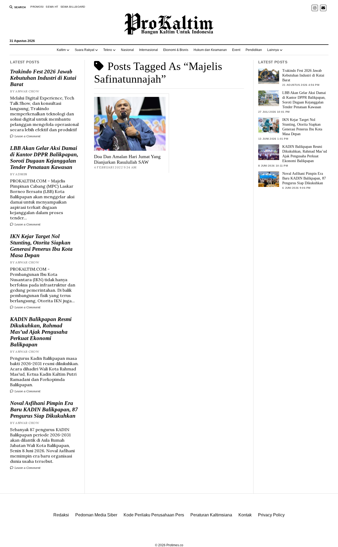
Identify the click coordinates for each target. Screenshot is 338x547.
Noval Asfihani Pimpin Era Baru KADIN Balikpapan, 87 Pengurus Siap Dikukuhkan (44, 409)
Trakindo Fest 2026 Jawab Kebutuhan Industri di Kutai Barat (43, 77)
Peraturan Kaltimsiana (211, 515)
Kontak (245, 515)
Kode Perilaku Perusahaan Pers (154, 515)
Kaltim (61, 50)
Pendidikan (254, 50)
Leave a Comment (27, 136)
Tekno (107, 50)
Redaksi (61, 515)
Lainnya (273, 50)
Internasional (148, 50)
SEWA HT (52, 6)
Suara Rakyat (84, 50)
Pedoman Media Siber (96, 515)
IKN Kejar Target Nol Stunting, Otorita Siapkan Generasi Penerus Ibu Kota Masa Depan (41, 245)
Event (236, 50)
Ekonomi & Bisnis (175, 50)
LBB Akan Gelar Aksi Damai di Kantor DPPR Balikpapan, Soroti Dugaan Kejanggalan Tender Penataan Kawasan (44, 157)
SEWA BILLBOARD (72, 6)
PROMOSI (37, 6)
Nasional (127, 50)
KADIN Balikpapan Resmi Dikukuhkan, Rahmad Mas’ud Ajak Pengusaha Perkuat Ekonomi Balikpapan (41, 332)
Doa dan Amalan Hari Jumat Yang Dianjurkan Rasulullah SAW (127, 159)
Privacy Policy (271, 515)
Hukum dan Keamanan (210, 50)
